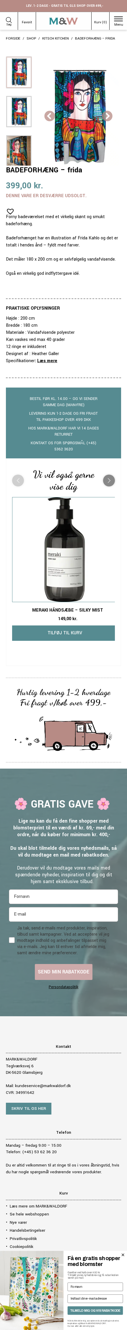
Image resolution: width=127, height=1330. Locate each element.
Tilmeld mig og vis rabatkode (95, 1310)
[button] (8, 209)
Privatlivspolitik (23, 1238)
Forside (13, 38)
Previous (50, 116)
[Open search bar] (9, 19)
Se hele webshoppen (29, 1214)
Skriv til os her (28, 1108)
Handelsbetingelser (27, 1230)
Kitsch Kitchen (55, 38)
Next (107, 116)
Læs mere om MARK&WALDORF (38, 1206)
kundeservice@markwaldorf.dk (43, 1086)
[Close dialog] (123, 1254)
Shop (31, 38)
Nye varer (18, 1222)
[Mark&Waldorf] (63, 21)
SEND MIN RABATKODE (63, 971)
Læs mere (47, 361)
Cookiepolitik (21, 1246)
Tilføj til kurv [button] (65, 633)
